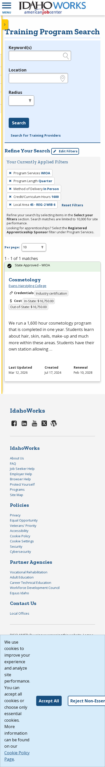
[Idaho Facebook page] (14, 423)
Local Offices (19, 613)
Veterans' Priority (23, 525)
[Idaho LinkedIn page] (24, 423)
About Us (17, 458)
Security (16, 546)
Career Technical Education (30, 582)
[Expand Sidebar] (5, 24)
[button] (6, 7)
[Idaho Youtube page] (34, 423)
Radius (15, 92)
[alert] (52, 267)
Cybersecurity (20, 551)
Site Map (16, 495)
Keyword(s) (20, 47)
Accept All (49, 701)
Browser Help (20, 479)
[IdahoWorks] (52, 7)
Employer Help (21, 474)
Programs (17, 489)
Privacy (15, 515)
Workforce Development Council (35, 587)
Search (19, 123)
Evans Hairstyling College (27, 285)
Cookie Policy (20, 536)
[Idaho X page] (45, 423)
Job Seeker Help (22, 468)
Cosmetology (25, 280)
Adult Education (22, 577)
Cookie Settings (22, 541)
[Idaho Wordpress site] (53, 423)
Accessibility (19, 530)
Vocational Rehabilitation (28, 572)
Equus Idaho (19, 593)
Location (18, 70)
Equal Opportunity (23, 520)
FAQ (13, 463)
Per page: (12, 247)
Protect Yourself (22, 484)
